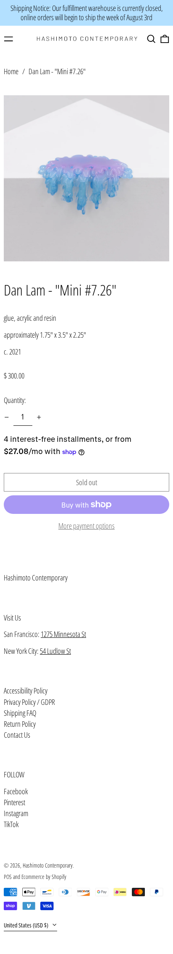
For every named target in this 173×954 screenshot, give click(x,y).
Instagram (16, 813)
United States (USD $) (27, 925)
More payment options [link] (86, 526)
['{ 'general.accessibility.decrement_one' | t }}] (6, 417)
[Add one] (39, 417)
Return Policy (20, 724)
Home (11, 71)
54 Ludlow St (55, 651)
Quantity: (15, 400)
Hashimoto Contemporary (36, 577)
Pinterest (14, 802)
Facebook (16, 791)
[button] (151, 39)
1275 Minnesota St (63, 634)
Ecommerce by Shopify (43, 877)
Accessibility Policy (25, 690)
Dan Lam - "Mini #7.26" (57, 71)
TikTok (11, 824)
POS (8, 877)
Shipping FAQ (20, 713)
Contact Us (17, 735)
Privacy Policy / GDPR (29, 702)
